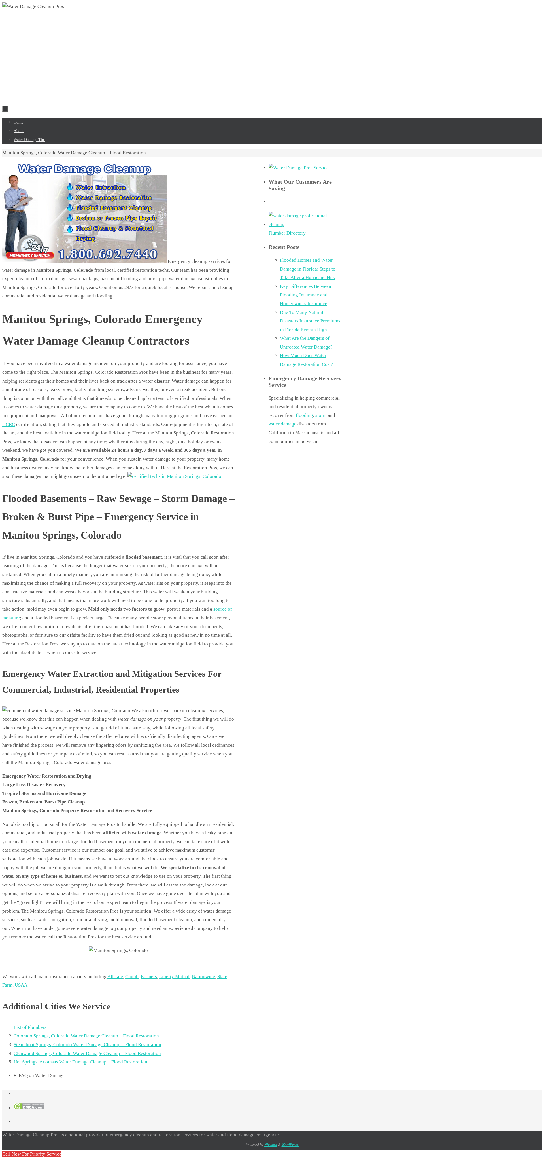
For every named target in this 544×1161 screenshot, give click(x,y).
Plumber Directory (287, 233)
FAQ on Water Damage (42, 1075)
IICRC (8, 424)
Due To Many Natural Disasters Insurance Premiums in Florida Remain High (310, 321)
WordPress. (290, 1145)
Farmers (149, 976)
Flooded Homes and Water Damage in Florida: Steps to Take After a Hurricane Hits (307, 268)
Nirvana (270, 1145)
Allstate (115, 976)
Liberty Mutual (174, 976)
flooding (304, 415)
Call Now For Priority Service (31, 1154)
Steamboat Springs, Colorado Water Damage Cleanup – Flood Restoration (87, 1044)
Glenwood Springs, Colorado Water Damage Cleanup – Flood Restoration (87, 1053)
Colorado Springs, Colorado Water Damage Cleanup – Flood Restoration (86, 1035)
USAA (21, 985)
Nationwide (203, 976)
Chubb (132, 976)
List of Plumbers (30, 1027)
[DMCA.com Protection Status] (29, 1108)
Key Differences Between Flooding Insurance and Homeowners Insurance (305, 295)
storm (321, 415)
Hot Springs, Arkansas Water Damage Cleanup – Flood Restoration (80, 1062)
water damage (282, 424)
